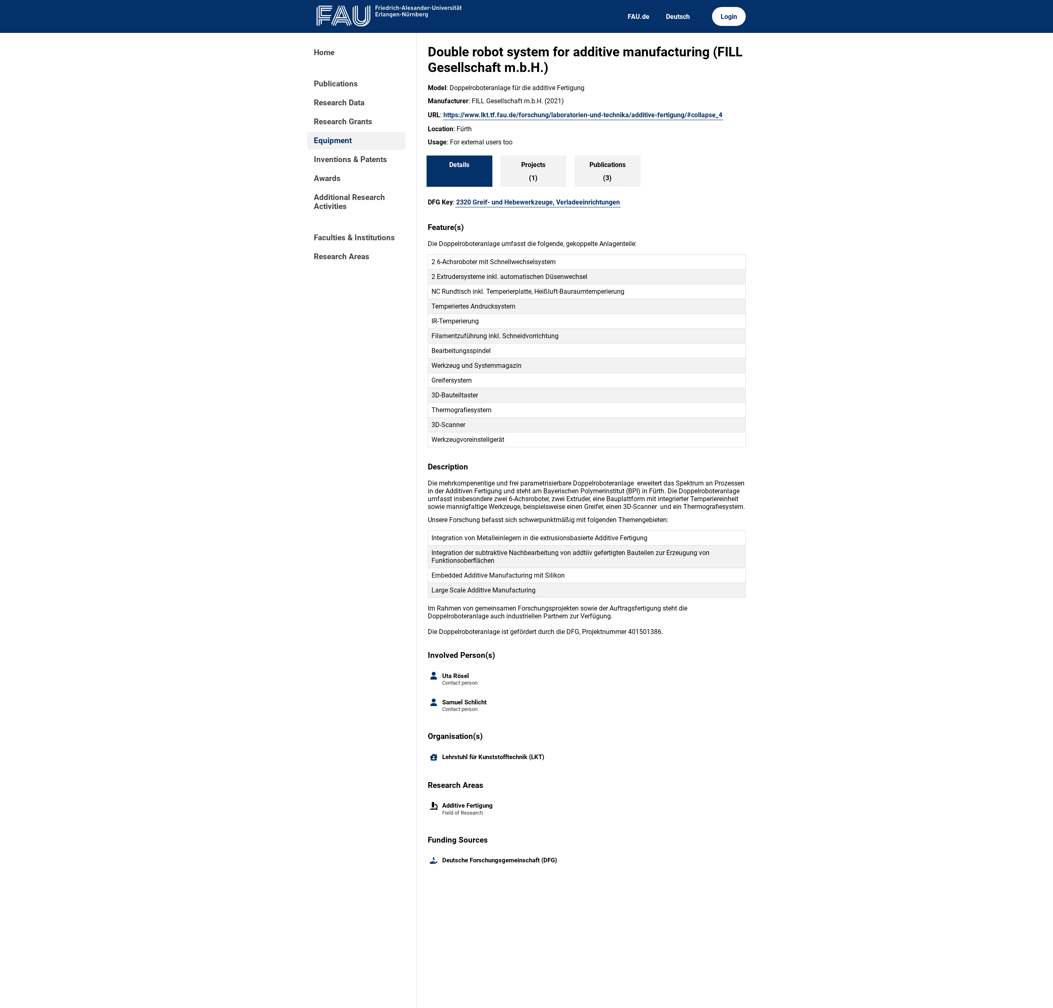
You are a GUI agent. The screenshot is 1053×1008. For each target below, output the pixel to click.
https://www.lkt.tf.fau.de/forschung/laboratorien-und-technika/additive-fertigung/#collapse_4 (582, 115)
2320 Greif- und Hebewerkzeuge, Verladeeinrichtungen (538, 202)
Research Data (339, 102)
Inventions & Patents (350, 159)
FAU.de (638, 17)
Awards (327, 178)
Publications (336, 83)
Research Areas (341, 256)
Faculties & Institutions (354, 237)
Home (324, 52)
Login (729, 17)
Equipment (333, 140)
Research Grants (343, 121)
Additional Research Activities (349, 202)
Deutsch (678, 17)
